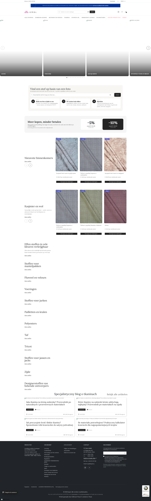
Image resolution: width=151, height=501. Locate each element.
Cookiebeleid (47, 450)
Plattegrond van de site (50, 474)
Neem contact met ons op (50, 472)
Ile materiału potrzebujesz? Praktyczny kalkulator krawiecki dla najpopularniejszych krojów (101, 423)
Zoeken (117, 94)
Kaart (45, 468)
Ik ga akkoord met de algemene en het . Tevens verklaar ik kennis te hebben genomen (115, 459)
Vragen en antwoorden (50, 466)
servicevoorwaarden (84, 494)
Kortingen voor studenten (51, 470)
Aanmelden (67, 450)
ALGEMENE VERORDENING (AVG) (51, 461)
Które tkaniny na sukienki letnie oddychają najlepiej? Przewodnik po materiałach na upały (100, 403)
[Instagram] (85, 467)
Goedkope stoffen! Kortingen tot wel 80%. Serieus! (32, 449)
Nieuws (38, 409)
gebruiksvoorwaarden (109, 457)
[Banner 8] (79, 77)
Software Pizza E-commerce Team (82, 497)
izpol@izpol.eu (90, 463)
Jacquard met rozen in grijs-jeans (66, 173)
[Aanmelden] (118, 11)
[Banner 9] (80, 77)
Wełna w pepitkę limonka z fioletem (90, 225)
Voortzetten (30, 409)
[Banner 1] (67, 77)
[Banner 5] (74, 77)
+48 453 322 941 (92, 461)
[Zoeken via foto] (88, 12)
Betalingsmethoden (49, 456)
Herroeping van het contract (51, 452)
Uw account (68, 445)
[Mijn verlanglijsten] (122, 11)
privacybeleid (120, 457)
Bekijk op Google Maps (89, 458)
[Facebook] (89, 467)
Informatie (47, 454)
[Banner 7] (77, 77)
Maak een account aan (69, 452)
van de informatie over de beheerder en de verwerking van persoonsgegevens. (115, 460)
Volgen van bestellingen (70, 448)
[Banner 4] (72, 77)
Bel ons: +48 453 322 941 (30, 1)
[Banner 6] (75, 77)
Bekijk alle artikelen (117, 394)
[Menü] (148, 486)
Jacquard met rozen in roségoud (114, 173)
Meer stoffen (28, 161)
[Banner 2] (68, 77)
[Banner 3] (70, 77)
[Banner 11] (84, 77)
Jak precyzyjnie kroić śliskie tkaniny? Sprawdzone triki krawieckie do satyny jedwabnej (49, 423)
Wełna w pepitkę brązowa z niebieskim (88, 174)
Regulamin (47, 458)
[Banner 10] (82, 77)
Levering (46, 448)
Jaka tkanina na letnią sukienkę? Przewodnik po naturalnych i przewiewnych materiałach (48, 403)
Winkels (46, 476)
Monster (46, 464)
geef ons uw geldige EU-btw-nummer (100, 5)
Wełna (106, 225)
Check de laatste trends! (31, 452)
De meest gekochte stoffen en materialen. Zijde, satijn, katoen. (33, 454)
